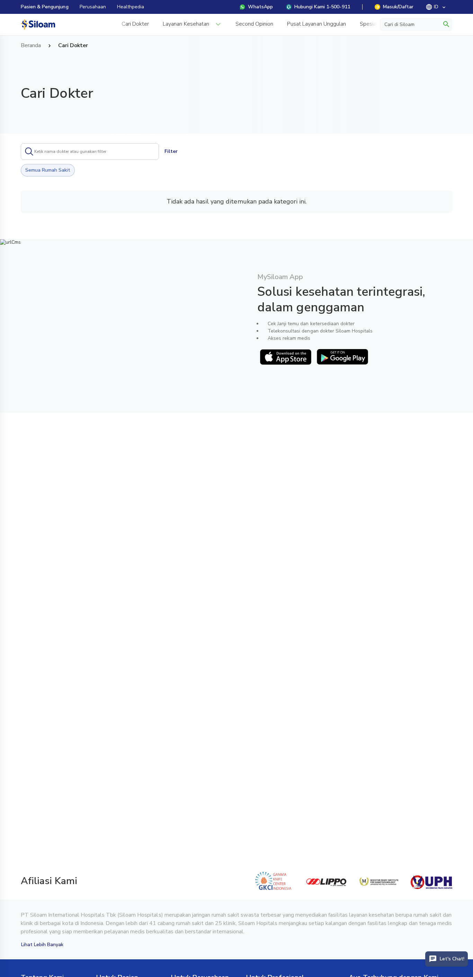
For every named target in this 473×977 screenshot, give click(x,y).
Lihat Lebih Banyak (42, 944)
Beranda (31, 46)
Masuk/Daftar (398, 6)
